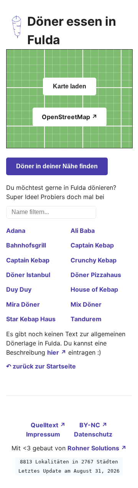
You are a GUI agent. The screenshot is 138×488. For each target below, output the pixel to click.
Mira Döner (23, 304)
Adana (15, 230)
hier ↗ (56, 352)
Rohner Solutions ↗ (97, 448)
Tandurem (86, 319)
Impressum (44, 434)
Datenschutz (93, 434)
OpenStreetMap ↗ (69, 117)
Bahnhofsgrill (26, 245)
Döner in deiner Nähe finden (57, 166)
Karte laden (69, 86)
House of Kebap (94, 289)
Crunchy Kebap (94, 260)
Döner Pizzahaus (96, 275)
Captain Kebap (92, 245)
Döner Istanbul (28, 275)
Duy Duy (18, 289)
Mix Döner (86, 304)
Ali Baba (83, 230)
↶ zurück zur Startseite (41, 366)
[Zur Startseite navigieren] (16, 30)
